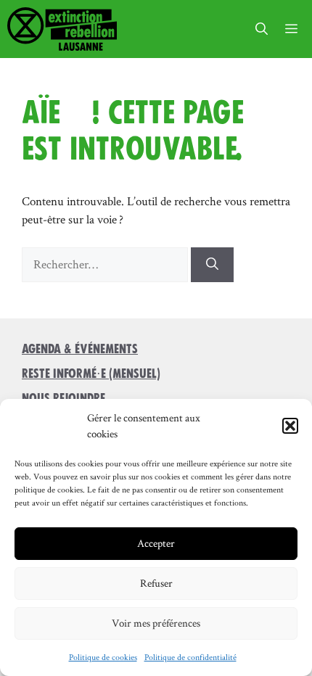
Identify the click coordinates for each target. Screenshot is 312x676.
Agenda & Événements (80, 349)
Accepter (156, 543)
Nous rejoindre (63, 398)
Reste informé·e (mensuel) (91, 373)
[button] (290, 426)
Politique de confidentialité (190, 656)
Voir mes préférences (156, 623)
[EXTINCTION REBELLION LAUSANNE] (62, 29)
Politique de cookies (103, 656)
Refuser (156, 583)
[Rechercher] (212, 264)
